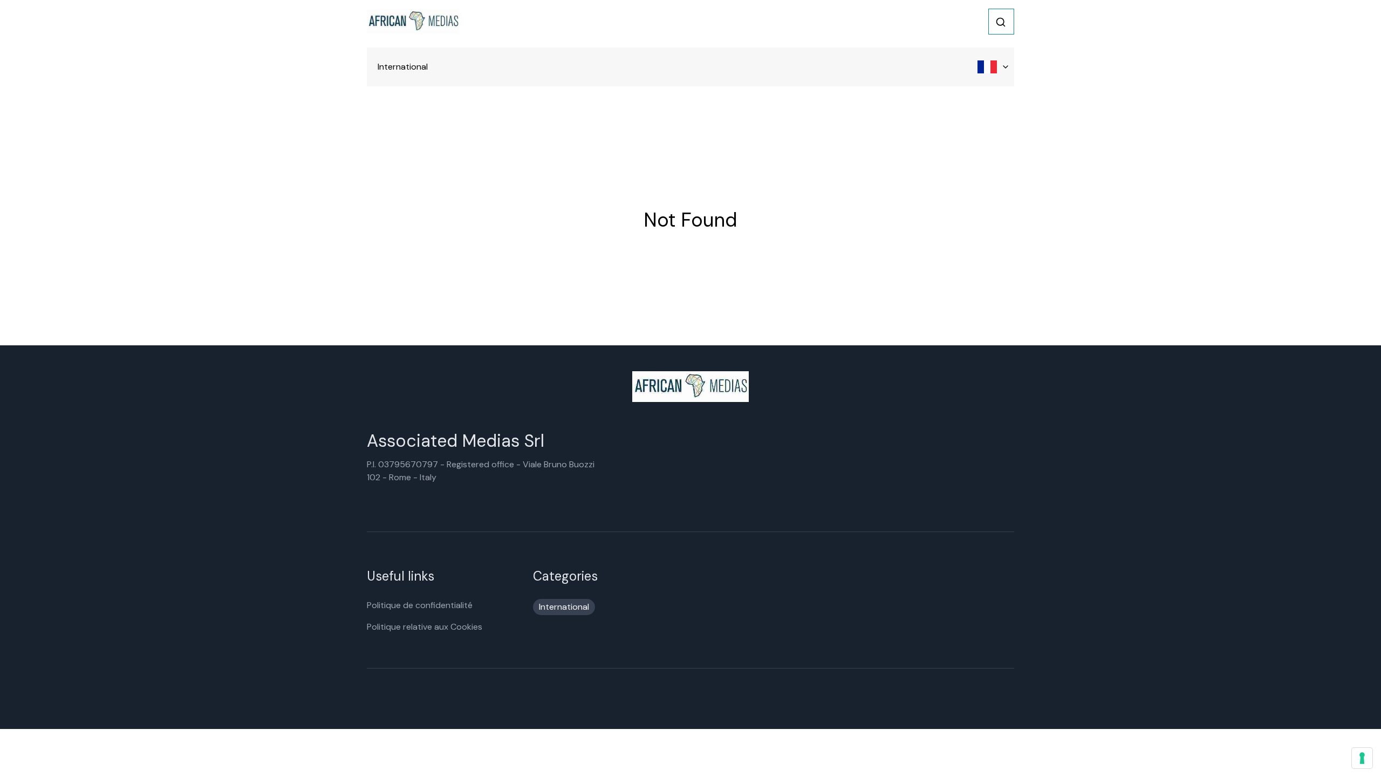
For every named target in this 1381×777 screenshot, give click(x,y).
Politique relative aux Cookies (424, 626)
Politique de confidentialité (420, 605)
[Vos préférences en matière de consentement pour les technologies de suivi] (1362, 758)
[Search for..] (1001, 22)
